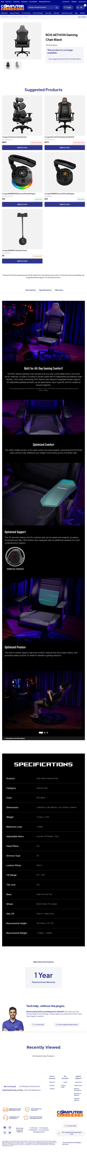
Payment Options (77, 1099)
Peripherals (5, 17)
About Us (52, 1082)
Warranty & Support (77, 1094)
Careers (52, 1088)
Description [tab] (30, 290)
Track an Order (63, 1086)
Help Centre (78, 1085)
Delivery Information (77, 1089)
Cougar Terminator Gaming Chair (14, 137)
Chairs (26, 17)
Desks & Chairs (16, 17)
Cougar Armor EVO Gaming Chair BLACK (59, 137)
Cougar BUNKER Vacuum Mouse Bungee (59, 194)
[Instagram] (10, 1127)
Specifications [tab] (45, 290)
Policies (52, 1085)
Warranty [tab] (59, 290)
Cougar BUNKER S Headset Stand (14, 250)
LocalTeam (11, 1145)
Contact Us (78, 1082)
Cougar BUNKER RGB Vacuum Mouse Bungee (18, 194)
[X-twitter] (5, 1133)
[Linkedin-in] (10, 1133)
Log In (65, 1082)
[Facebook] (5, 1127)
